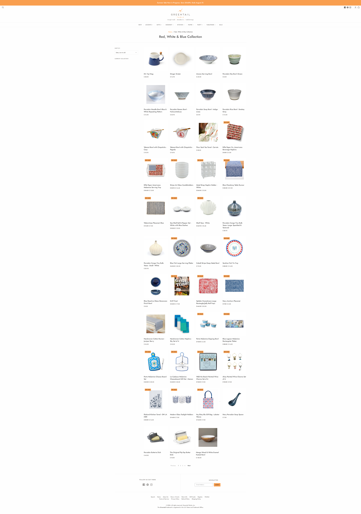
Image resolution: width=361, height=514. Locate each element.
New (140, 25)
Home (170, 32)
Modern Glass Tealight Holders (181, 414)
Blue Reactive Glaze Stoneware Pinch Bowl (155, 302)
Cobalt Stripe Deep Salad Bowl (207, 263)
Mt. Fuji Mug (148, 74)
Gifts (159, 25)
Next (189, 466)
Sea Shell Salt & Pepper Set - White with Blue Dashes (180, 224)
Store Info (184, 497)
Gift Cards (192, 497)
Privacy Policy (175, 499)
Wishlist (207, 497)
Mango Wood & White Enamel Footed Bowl (207, 453)
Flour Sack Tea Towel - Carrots (207, 147)
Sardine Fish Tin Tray (230, 263)
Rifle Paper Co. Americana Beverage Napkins (232, 148)
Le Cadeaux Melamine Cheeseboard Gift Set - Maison (181, 377)
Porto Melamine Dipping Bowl (207, 339)
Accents (148, 25)
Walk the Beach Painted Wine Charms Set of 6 (207, 377)
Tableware (210, 25)
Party (199, 25)
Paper (190, 25)
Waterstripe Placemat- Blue (154, 223)
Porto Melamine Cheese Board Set (155, 377)
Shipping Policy (196, 499)
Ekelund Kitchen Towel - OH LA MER (155, 415)
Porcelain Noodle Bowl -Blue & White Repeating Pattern (155, 110)
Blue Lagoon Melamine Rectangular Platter (231, 340)
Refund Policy (186, 499)
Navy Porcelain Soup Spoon (233, 414)
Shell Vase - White (203, 223)
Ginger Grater (175, 74)
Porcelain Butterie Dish (152, 452)
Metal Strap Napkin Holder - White (206, 186)
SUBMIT (217, 485)
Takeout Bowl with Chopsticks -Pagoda (181, 148)
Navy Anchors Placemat (231, 301)
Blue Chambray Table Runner (233, 185)
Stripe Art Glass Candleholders (181, 185)
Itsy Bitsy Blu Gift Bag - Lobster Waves (207, 415)
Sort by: (117, 48)
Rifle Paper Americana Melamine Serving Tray (152, 186)
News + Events (175, 497)
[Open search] (3, 7)
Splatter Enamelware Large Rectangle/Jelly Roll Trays (206, 302)
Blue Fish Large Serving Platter (181, 263)
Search (153, 497)
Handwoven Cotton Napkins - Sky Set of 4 (181, 340)
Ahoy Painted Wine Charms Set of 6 (234, 377)
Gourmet (169, 25)
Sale (220, 25)
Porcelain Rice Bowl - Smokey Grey (233, 110)
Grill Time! (174, 301)
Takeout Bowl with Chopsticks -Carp (155, 148)
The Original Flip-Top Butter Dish (180, 453)
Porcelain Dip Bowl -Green (232, 74)
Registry (200, 497)
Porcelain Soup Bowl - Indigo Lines (207, 110)
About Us (165, 497)
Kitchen (180, 25)
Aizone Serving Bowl (204, 74)
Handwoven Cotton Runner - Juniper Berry (154, 340)
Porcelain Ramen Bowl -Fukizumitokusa (178, 110)
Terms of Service (164, 499)
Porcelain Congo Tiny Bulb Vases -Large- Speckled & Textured (232, 225)
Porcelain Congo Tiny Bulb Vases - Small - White (154, 264)
